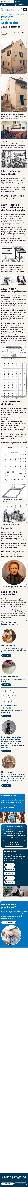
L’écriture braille (9, 677)
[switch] (7, 1)
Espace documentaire (8, 16)
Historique (6, 772)
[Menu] (25, 9)
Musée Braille (8, 646)
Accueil (3, 15)
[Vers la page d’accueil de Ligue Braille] (8, 9)
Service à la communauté (16, 15)
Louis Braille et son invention (11, 18)
